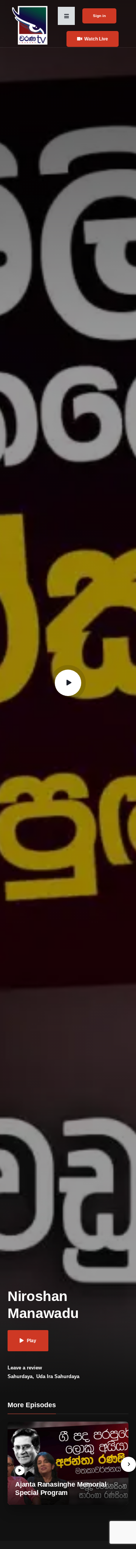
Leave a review (25, 1367)
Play (31, 1340)
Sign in (99, 16)
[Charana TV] (30, 25)
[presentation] (128, 1464)
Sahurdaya (20, 1376)
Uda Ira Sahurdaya (57, 1376)
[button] (66, 16)
